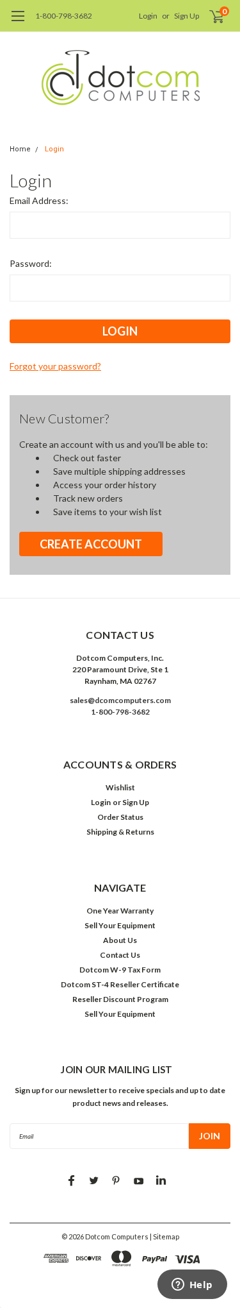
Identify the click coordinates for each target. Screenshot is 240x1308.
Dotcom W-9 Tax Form (120, 969)
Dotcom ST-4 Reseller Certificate (120, 984)
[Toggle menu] (17, 22)
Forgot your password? (55, 366)
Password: (31, 263)
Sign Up (186, 16)
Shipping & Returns (120, 832)
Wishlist (120, 787)
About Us (120, 940)
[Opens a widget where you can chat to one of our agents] (192, 1286)
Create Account (91, 544)
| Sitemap (164, 1236)
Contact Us (120, 955)
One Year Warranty (120, 910)
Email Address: (39, 200)
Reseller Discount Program (120, 999)
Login (148, 16)
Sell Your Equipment (120, 925)
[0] (209, 16)
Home (20, 149)
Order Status (120, 817)
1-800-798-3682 (63, 16)
